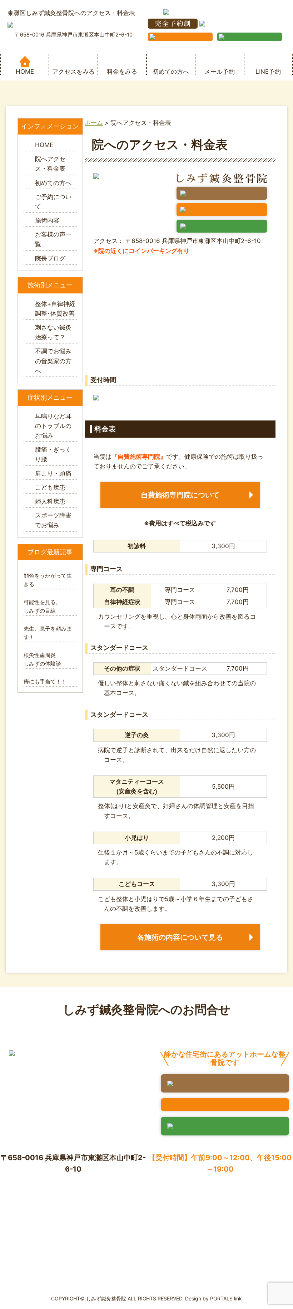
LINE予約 (268, 71)
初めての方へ (171, 71)
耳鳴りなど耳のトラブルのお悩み (53, 426)
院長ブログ (50, 258)
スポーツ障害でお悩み (53, 520)
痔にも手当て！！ (45, 681)
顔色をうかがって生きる (48, 580)
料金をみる (122, 71)
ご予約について (53, 201)
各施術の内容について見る (180, 937)
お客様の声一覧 (53, 239)
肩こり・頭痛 (53, 473)
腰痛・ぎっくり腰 (53, 454)
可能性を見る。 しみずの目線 (48, 606)
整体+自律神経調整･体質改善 (55, 308)
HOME (25, 71)
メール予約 (219, 71)
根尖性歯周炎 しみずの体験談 (48, 659)
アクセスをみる (73, 71)
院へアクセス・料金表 (50, 163)
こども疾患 (50, 487)
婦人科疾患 (50, 501)
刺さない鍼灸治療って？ (53, 332)
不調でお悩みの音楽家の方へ (53, 360)
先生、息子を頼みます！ (48, 633)
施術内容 (47, 220)
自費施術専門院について (180, 495)
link (238, 1298)
